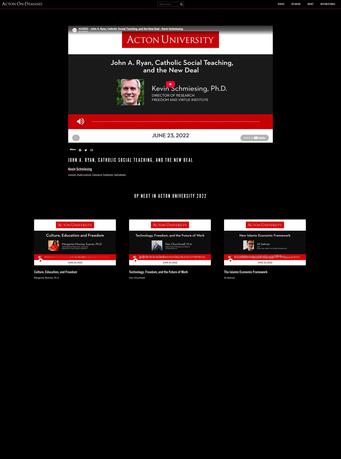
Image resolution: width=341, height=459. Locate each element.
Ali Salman (229, 277)
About (311, 4)
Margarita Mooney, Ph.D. (47, 277)
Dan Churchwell (137, 277)
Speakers (296, 4)
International (328, 4)
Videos (281, 4)
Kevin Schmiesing (80, 168)
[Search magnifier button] (181, 4)
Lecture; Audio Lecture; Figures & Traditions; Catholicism (97, 174)
